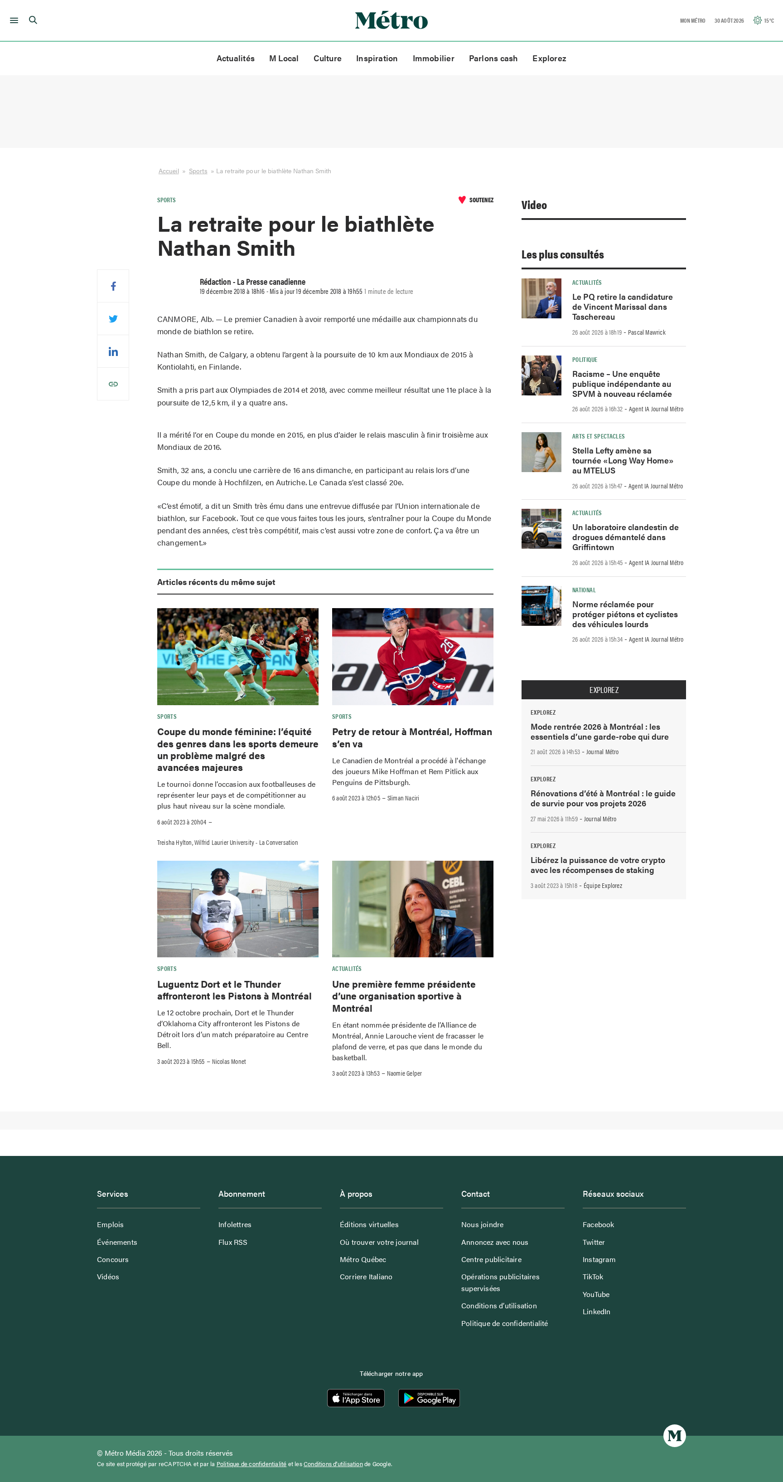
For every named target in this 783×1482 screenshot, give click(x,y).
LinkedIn (597, 1311)
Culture (328, 57)
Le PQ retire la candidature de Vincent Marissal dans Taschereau (622, 306)
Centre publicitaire (491, 1259)
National (584, 589)
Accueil (169, 170)
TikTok (593, 1276)
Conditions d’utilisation (499, 1305)
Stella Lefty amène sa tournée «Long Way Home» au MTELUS (623, 460)
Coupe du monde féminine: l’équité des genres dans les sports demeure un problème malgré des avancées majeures (238, 749)
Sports (198, 170)
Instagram (599, 1259)
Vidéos (108, 1276)
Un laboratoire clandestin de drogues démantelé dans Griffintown (625, 536)
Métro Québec (363, 1259)
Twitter (594, 1242)
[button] (12, 20)
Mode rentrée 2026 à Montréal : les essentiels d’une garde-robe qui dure (600, 731)
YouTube (596, 1294)
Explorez (549, 57)
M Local (284, 57)
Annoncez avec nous (495, 1242)
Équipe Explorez (603, 885)
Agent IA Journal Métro (656, 408)
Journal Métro (602, 751)
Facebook (598, 1224)
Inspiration (377, 57)
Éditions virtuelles (369, 1224)
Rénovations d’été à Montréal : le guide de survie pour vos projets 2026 (603, 798)
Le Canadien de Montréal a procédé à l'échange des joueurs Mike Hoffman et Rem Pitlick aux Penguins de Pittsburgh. (409, 771)
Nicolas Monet (229, 1061)
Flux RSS (233, 1242)
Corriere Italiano (366, 1276)
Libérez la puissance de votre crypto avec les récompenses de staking (598, 864)
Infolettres (234, 1224)
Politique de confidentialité (504, 1323)
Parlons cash (493, 57)
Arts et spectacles (598, 435)
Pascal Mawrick (647, 331)
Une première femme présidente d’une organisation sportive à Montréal (404, 995)
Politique (584, 359)
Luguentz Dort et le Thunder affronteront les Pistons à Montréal (234, 989)
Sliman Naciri (403, 797)
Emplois (110, 1224)
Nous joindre (482, 1224)
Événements (117, 1242)
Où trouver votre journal (379, 1242)
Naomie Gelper (404, 1072)
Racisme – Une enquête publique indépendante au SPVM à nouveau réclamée (622, 383)
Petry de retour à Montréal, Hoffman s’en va (412, 737)
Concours (113, 1259)
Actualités (236, 57)
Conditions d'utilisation (333, 1464)
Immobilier (433, 57)
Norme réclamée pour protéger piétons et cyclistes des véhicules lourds (625, 613)
